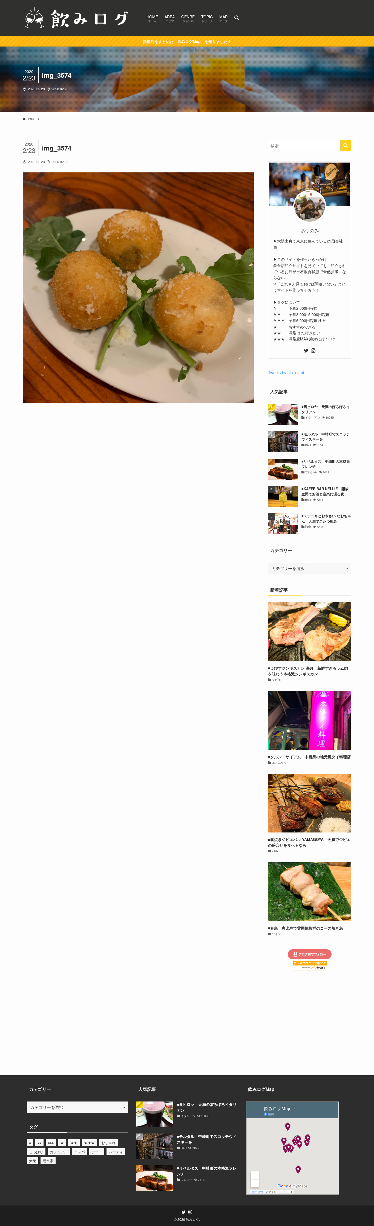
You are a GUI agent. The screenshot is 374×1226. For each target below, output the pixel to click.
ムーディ (116, 1151)
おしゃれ (108, 1142)
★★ (73, 1142)
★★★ (89, 1142)
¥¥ (39, 1142)
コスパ (79, 1151)
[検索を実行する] (345, 145)
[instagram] (313, 350)
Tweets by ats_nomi (286, 372)
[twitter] (306, 350)
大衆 (32, 1160)
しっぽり (36, 1151)
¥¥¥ (51, 1142)
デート (96, 1151)
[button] (237, 18)
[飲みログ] (77, 18)
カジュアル (59, 1151)
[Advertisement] (138, 433)
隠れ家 (48, 1160)
